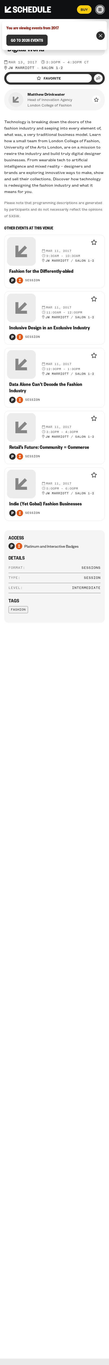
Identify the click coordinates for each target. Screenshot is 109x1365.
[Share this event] (98, 78)
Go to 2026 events (27, 40)
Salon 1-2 (52, 68)
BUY (84, 9)
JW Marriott (21, 68)
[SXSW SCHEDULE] (28, 9)
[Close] (100, 35)
